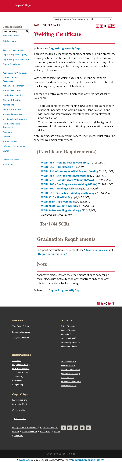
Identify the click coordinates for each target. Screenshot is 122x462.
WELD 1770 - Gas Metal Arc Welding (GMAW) (67, 179)
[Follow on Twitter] (75, 428)
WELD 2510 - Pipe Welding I (57, 197)
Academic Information (13, 86)
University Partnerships (14, 146)
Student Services (11, 141)
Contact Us (20, 418)
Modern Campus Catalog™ (88, 459)
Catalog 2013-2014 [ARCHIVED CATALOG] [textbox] (73, 19)
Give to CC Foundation (70, 370)
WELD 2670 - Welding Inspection (60, 205)
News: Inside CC (67, 378)
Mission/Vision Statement (15, 119)
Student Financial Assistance (11, 79)
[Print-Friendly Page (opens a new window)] (109, 26)
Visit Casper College (20, 326)
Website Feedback (68, 386)
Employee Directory (20, 364)
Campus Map (17, 385)
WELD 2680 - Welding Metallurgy (61, 210)
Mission (57, 431)
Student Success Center (71, 382)
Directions (18, 436)
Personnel (7, 136)
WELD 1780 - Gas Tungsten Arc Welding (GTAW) (69, 184)
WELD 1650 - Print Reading (57, 166)
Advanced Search (11, 35)
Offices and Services (20, 368)
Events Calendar (68, 365)
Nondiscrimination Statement (12, 125)
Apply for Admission (20, 338)
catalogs (25, 459)
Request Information (21, 332)
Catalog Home (9, 41)
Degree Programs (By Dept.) (16, 59)
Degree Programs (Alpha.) (15, 54)
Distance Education (12, 100)
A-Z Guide (16, 360)
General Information (12, 109)
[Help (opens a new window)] (113, 26)
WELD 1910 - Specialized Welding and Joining (68, 193)
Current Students (68, 330)
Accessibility (17, 377)
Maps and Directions (12, 114)
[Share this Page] (105, 26)
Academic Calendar (20, 373)
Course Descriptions (12, 64)
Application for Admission (15, 73)
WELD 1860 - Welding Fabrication (61, 188)
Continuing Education (13, 95)
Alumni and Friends (69, 346)
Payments (7, 132)
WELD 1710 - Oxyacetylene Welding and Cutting (69, 171)
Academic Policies (96, 250)
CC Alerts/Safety (68, 361)
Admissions (8, 105)
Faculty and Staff (68, 338)
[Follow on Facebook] (63, 428)
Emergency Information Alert (24, 427)
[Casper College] (24, 2)
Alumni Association (12, 90)
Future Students (68, 326)
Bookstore (17, 381)
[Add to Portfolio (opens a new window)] (101, 26)
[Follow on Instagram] (69, 428)
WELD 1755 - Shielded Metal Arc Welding (65, 175)
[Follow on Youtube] (82, 428)
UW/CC (6, 151)
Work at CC (66, 334)
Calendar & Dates (11, 159)
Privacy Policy (45, 431)
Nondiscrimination (29, 431)
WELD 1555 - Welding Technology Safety (65, 162)
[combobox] (82, 19)
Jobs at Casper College (70, 374)
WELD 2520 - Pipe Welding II (58, 201)
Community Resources (70, 342)
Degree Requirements (13, 50)
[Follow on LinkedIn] (88, 428)
